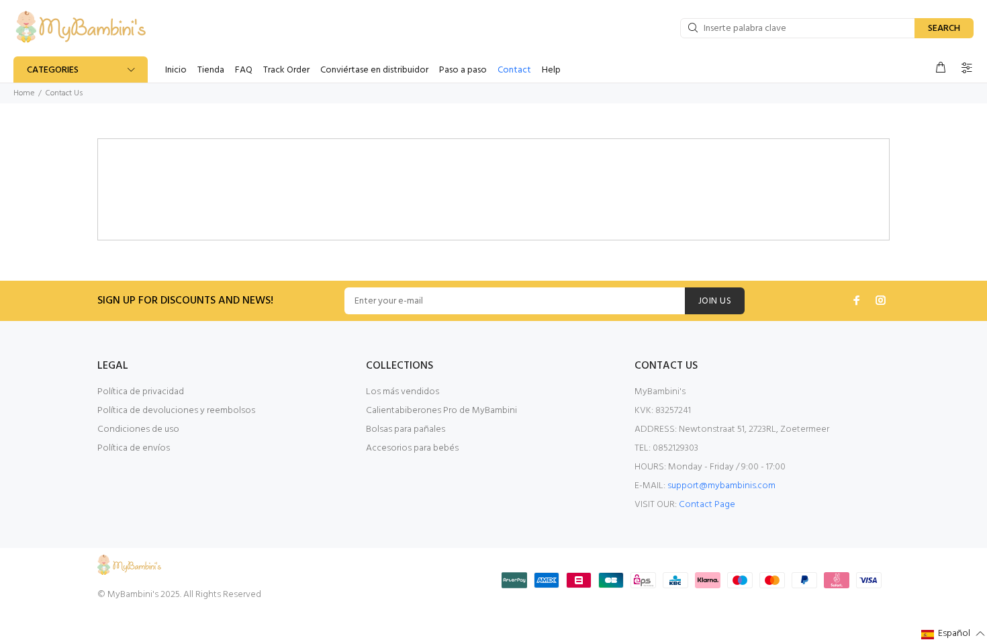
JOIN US (714, 301)
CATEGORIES (53, 70)
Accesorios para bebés (412, 448)
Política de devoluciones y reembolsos (176, 410)
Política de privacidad (140, 392)
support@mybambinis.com (721, 486)
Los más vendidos (402, 392)
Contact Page (707, 504)
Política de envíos (133, 448)
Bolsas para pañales (405, 429)
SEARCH (944, 28)
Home (23, 93)
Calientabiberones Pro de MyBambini (441, 410)
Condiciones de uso (138, 429)
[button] (953, 634)
